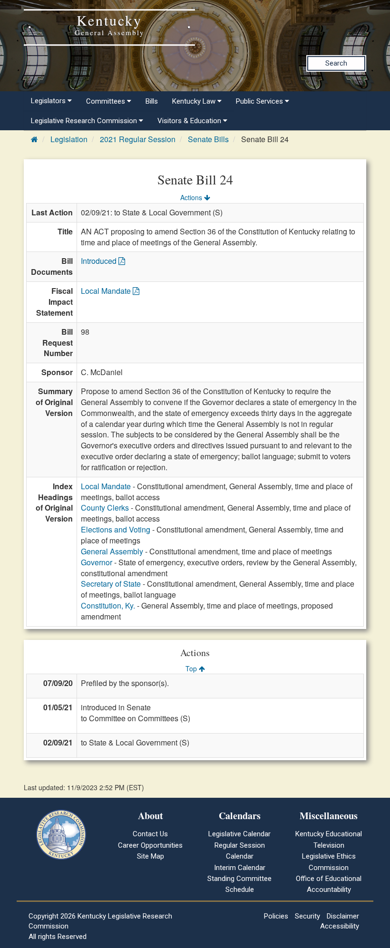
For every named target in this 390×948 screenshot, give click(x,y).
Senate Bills (208, 139)
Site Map (150, 856)
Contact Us (150, 834)
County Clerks (105, 507)
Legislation (69, 139)
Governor (96, 562)
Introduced (99, 260)
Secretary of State (111, 583)
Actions (192, 197)
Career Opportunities (150, 845)
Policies (276, 916)
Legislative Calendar (239, 834)
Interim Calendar (239, 867)
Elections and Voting (115, 529)
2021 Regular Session (138, 139)
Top (192, 668)
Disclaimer (343, 916)
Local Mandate (107, 290)
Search (336, 63)
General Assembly (112, 551)
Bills (152, 101)
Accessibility (339, 926)
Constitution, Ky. (108, 605)
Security (307, 916)
